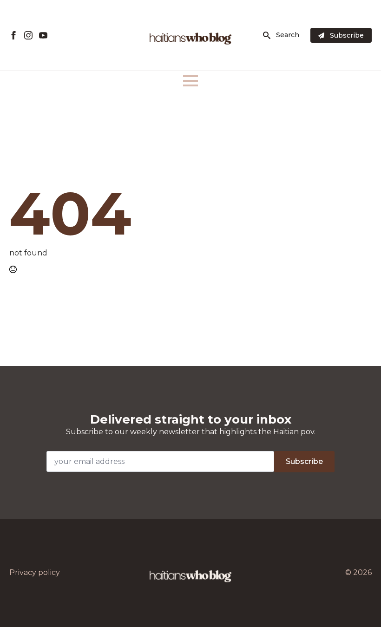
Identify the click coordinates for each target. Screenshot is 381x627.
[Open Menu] (190, 80)
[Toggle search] (266, 35)
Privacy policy (34, 572)
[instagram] (28, 35)
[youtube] (43, 35)
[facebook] (13, 35)
